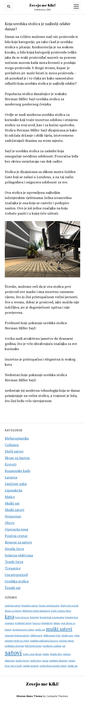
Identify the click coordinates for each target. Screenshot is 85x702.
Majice (10, 496)
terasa (45, 660)
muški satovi (59, 629)
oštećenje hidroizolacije (17, 635)
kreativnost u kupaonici (52, 617)
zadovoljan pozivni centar (53, 665)
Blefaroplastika (17, 438)
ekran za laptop (13, 610)
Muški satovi (14, 509)
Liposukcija (13, 490)
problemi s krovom (14, 645)
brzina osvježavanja (49, 605)
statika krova (22, 660)
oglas (77, 635)
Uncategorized (16, 574)
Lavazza (11, 477)
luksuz (57, 623)
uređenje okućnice (58, 660)
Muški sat (12, 503)
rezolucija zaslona (51, 645)
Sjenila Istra (14, 548)
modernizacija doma (23, 629)
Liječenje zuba (16, 483)
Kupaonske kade (17, 470)
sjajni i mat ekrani (32, 654)
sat (63, 645)
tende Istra (35, 660)
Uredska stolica (17, 581)
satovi (13, 653)
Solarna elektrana (19, 555)
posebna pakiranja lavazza (44, 640)
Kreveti (10, 464)
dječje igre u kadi (69, 605)
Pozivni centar (16, 535)
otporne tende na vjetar (17, 640)
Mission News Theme (29, 696)
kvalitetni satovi (23, 623)
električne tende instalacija (36, 610)
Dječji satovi (14, 451)
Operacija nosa (16, 529)
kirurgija (34, 617)
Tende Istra (14, 561)
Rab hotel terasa (33, 645)
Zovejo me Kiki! (42, 5)
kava (9, 616)
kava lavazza (22, 617)
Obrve (9, 522)
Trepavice (12, 568)
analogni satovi (13, 605)
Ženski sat (13, 587)
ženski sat (73, 665)
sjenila (45, 654)
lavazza (36, 623)
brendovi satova (30, 605)
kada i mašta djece (61, 610)
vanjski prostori (31, 665)
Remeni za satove (18, 542)
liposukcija (47, 623)
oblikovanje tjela (51, 635)
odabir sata (67, 635)
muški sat (40, 629)
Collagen (12, 444)
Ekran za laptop (17, 457)
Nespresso (13, 516)
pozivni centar (66, 640)
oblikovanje (36, 635)
